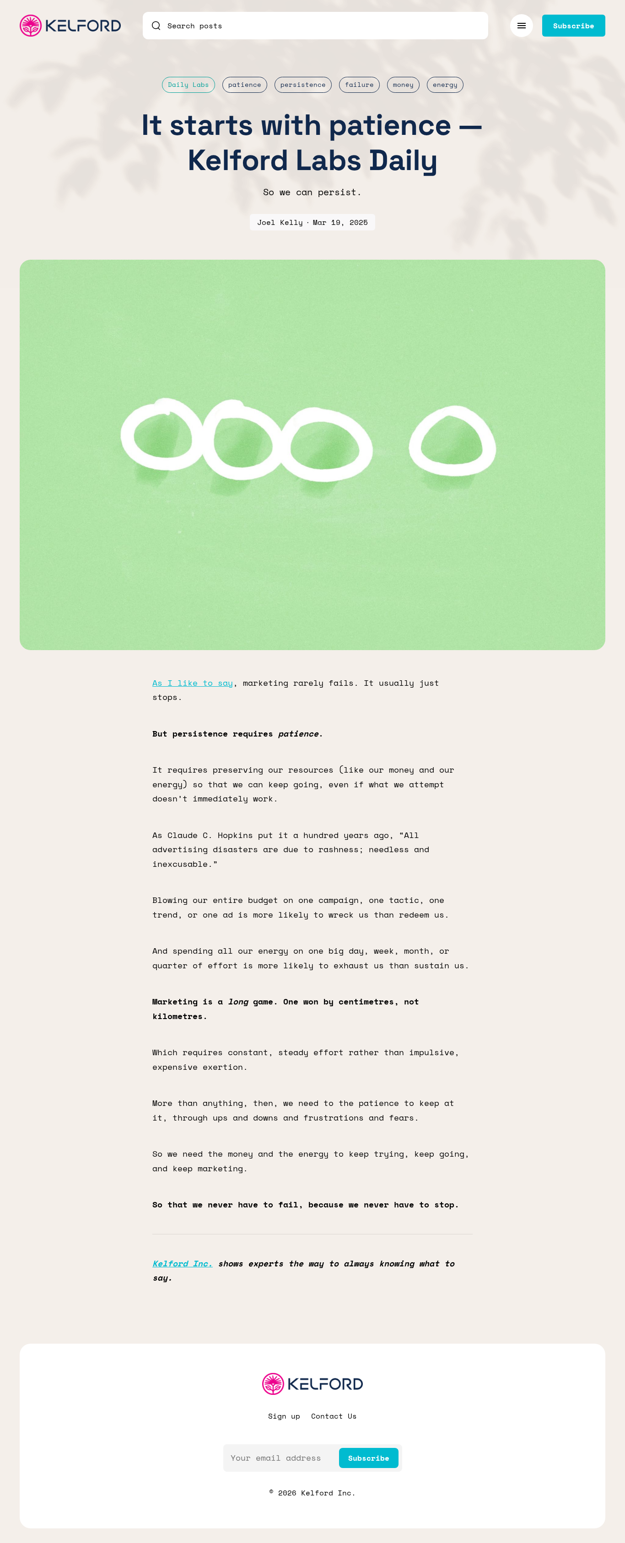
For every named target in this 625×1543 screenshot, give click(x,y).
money (403, 84)
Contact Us (334, 1415)
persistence (303, 84)
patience (244, 84)
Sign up (284, 1415)
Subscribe (368, 1457)
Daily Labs (188, 84)
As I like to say (192, 683)
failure (359, 84)
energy (445, 84)
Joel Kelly (280, 222)
